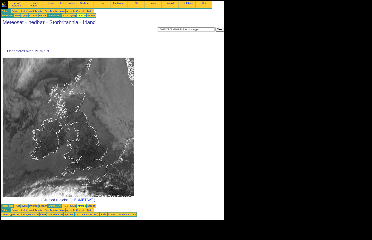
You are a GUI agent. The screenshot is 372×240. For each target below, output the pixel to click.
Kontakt (170, 3)
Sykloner (84, 3)
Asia (62, 11)
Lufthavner (118, 3)
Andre (90, 11)
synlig (25, 15)
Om (204, 3)
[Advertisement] (79, 36)
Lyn (102, 3)
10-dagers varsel (33, 4)
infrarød (33, 15)
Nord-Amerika (36, 11)
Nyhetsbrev (187, 3)
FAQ (135, 3)
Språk (153, 3)
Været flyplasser (17, 4)
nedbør (43, 15)
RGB (17, 15)
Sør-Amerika (51, 11)
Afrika (24, 11)
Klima (51, 3)
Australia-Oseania (75, 11)
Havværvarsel (67, 3)
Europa (15, 11)
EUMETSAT (83, 200)
